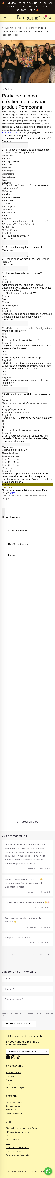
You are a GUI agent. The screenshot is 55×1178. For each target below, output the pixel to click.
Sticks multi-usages (15, 1088)
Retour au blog (29, 821)
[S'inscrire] (46, 1051)
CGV (8, 1143)
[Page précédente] (5, 955)
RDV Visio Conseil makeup (17, 1132)
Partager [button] (9, 89)
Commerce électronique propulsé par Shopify (33, 1171)
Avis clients (11, 1110)
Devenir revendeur (14, 1114)
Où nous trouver (13, 1106)
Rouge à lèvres (12, 1084)
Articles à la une (26, 28)
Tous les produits (13, 1072)
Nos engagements (14, 1102)
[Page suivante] (27, 960)
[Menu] (5, 17)
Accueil (5, 28)
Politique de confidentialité (18, 1155)
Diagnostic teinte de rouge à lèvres (21, 1128)
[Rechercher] (39, 17)
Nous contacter (12, 1139)
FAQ (7, 1136)
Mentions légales (13, 1151)
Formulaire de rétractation (17, 1147)
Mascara (10, 1080)
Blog (13, 28)
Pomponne (15, 1171)
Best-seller (11, 1076)
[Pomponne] (27, 17)
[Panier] (49, 17)
